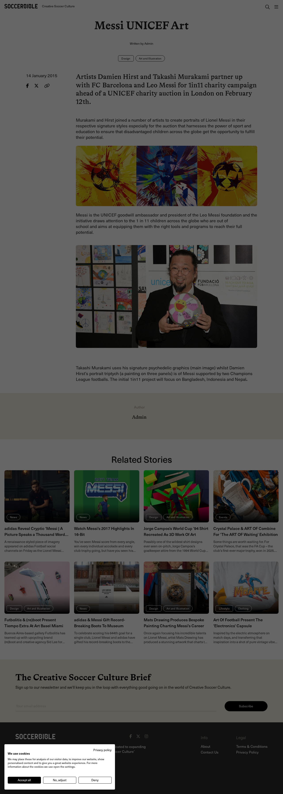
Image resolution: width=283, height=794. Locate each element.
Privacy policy (102, 750)
